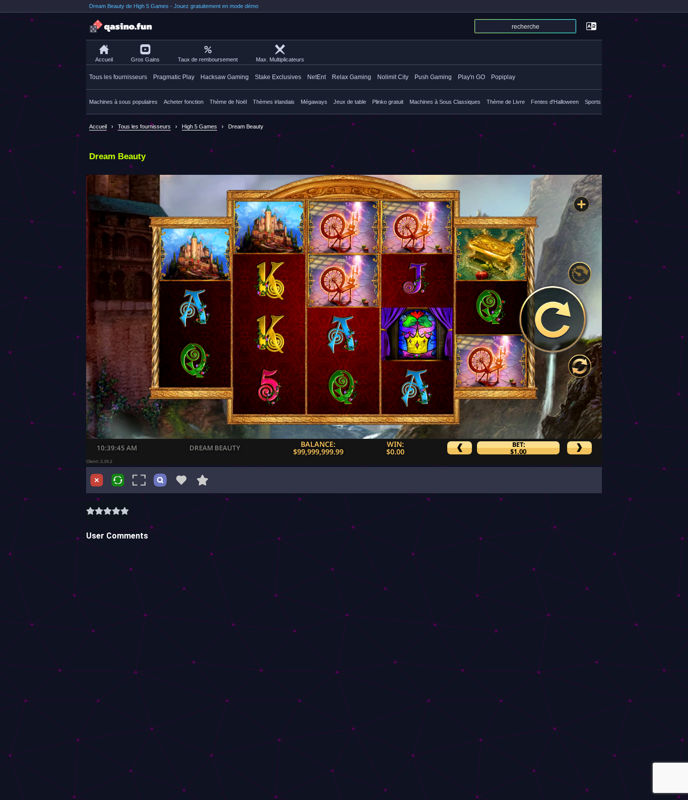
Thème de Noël (228, 102)
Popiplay (503, 77)
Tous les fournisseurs (118, 77)
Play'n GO (471, 77)
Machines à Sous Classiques (444, 102)
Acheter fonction (183, 102)
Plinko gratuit (387, 102)
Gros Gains (145, 59)
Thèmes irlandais (274, 102)
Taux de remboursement (208, 59)
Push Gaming (433, 77)
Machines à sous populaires (123, 102)
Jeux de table (349, 102)
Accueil (104, 59)
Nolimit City (392, 77)
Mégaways (314, 102)
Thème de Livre (506, 102)
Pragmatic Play (173, 77)
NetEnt (316, 77)
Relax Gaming (351, 77)
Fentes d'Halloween (555, 102)
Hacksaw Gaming (224, 77)
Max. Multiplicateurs (280, 59)
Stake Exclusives (278, 77)
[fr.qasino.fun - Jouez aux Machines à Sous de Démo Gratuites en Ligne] (121, 26)
